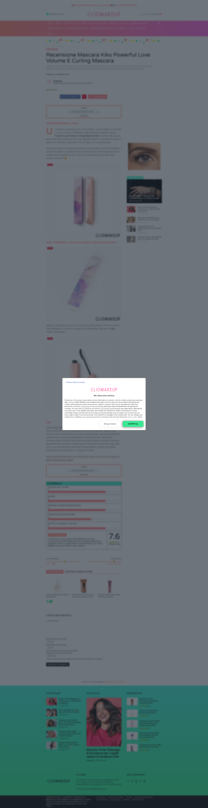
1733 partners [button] (78, 400)
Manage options (110, 424)
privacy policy (132, 417)
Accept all (133, 424)
